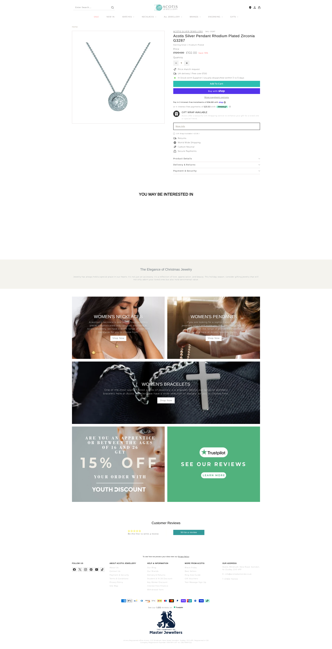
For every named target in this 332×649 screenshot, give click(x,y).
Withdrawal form (155, 590)
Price (176, 49)
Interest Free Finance (157, 586)
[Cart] (259, 7)
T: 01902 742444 (230, 579)
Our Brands (152, 571)
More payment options (216, 97)
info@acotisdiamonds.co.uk (238, 574)
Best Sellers (190, 571)
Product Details (182, 158)
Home (75, 27)
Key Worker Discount (157, 582)
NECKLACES (148, 17)
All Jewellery (172, 17)
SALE (96, 17)
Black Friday (191, 567)
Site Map (114, 586)
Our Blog (151, 567)
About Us (114, 567)
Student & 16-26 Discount (159, 579)
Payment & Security (185, 171)
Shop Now (118, 338)
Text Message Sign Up (195, 582)
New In (111, 17)
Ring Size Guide (192, 575)
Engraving (214, 17)
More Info (180, 126)
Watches (127, 17)
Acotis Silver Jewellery (188, 31)
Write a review (189, 532)
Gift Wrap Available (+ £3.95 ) (188, 134)
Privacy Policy (183, 557)
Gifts (233, 17)
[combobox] (89, 7)
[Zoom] (118, 77)
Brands (194, 17)
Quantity (178, 57)
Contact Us (115, 571)
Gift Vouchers (191, 579)
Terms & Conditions (119, 579)
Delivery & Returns (184, 164)
